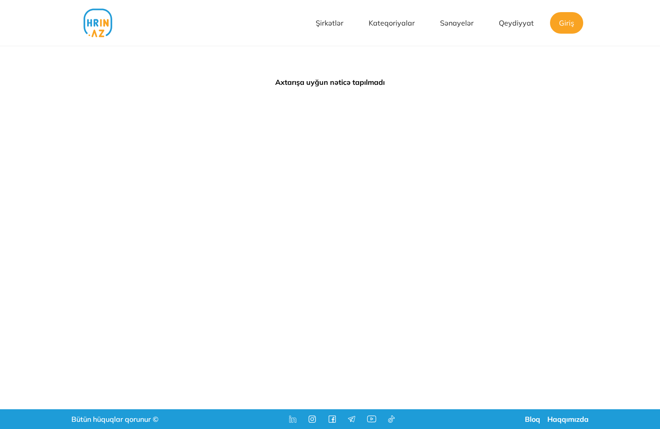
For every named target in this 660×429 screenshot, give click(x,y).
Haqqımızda (568, 419)
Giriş (566, 22)
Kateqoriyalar (392, 22)
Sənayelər (457, 22)
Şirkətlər (329, 22)
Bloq (532, 419)
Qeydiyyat (516, 22)
